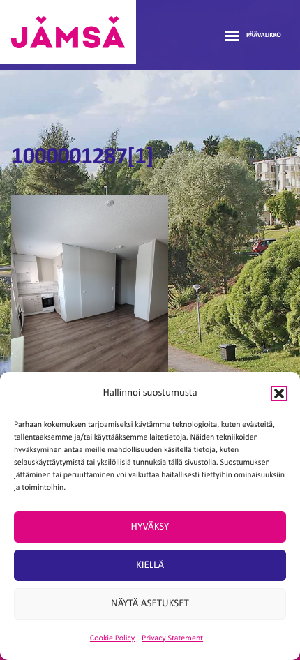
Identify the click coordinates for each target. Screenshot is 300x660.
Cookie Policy (112, 638)
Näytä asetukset (150, 604)
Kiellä (150, 565)
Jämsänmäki (68, 32)
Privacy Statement (172, 638)
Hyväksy (150, 527)
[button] (279, 393)
